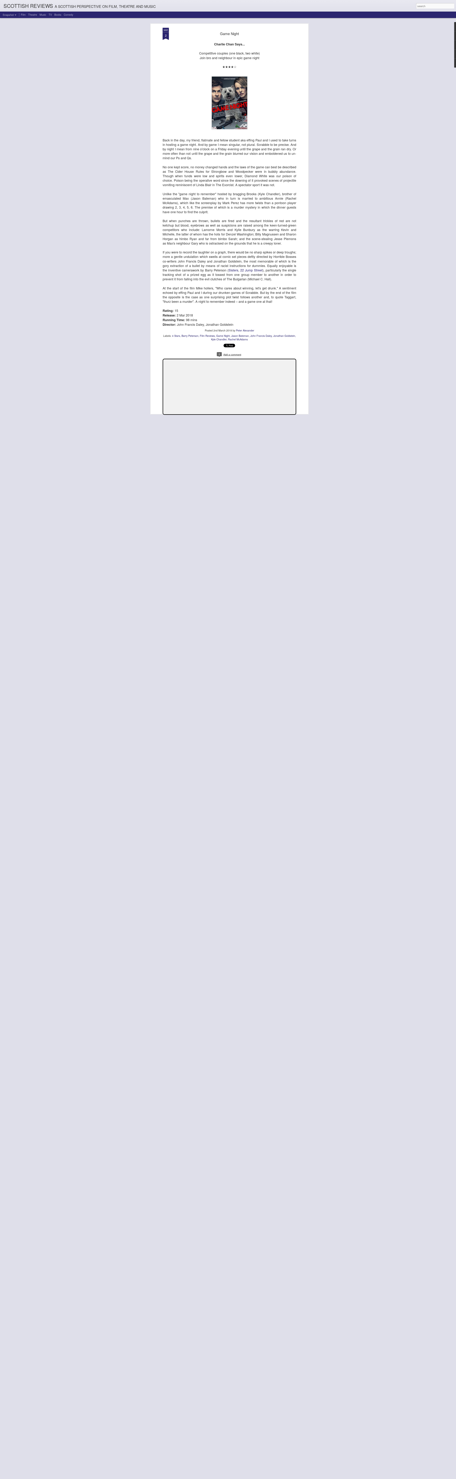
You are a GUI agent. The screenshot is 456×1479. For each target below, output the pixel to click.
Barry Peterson (190, 336)
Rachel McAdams (238, 339)
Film (23, 14)
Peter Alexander (245, 330)
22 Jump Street (251, 270)
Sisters (233, 270)
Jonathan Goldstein (284, 336)
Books (57, 14)
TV (50, 14)
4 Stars (176, 336)
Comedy (68, 14)
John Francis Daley (261, 336)
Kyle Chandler (219, 339)
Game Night (229, 33)
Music (43, 14)
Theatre (32, 14)
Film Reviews (207, 336)
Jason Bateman (240, 336)
